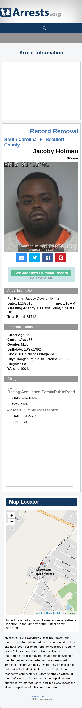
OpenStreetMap (54, 612)
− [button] (11, 521)
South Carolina (20, 139)
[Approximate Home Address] (41, 562)
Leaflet (38, 612)
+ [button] (11, 515)
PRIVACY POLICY (41, 696)
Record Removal (54, 131)
